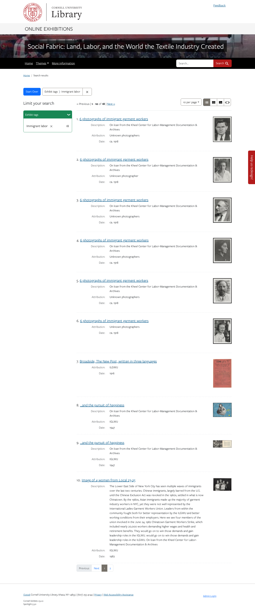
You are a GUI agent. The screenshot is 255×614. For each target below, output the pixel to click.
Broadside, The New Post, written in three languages (118, 361)
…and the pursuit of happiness (102, 405)
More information (63, 63)
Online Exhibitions (49, 28)
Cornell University (32, 12)
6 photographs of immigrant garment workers (114, 118)
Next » (111, 104)
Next (96, 568)
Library (66, 12)
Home (29, 63)
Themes (41, 63)
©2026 (26, 594)
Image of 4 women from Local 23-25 (108, 480)
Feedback (219, 5)
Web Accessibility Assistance (118, 594)
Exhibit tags (31, 114)
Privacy (98, 594)
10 (190, 102)
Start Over (32, 91)
